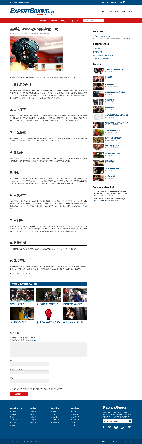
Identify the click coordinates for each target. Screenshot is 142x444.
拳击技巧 (34, 408)
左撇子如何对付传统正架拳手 (73, 304)
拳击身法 (33, 417)
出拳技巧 (33, 412)
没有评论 (48, 33)
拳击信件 (13, 425)
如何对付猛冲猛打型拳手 (113, 138)
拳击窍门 (13, 422)
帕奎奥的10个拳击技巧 (101, 58)
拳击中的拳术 (14, 414)
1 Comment (110, 71)
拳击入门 (13, 412)
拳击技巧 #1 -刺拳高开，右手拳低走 (48, 323)
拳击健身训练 (55, 420)
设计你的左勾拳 (110, 176)
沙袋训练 (53, 412)
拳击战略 (75, 408)
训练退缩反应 (109, 161)
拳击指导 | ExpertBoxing (32, 11)
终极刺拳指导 (109, 85)
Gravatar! (32, 340)
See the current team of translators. (106, 201)
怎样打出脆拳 (97, 52)
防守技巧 (33, 414)
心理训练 (53, 414)
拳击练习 (33, 422)
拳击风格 (74, 412)
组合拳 (73, 422)
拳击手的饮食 (55, 422)
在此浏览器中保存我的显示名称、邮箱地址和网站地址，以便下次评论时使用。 (37, 389)
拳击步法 (33, 420)
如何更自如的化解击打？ (113, 168)
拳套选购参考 (109, 100)
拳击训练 (40, 33)
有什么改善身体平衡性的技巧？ (47, 304)
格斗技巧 (74, 425)
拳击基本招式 (109, 107)
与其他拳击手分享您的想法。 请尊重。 (23, 338)
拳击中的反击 (75, 420)
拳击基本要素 (16, 408)
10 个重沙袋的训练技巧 (18, 322)
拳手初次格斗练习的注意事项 (115, 92)
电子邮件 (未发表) (16, 369)
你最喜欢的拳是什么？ (112, 153)
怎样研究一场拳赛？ (17, 304)
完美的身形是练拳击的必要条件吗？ (117, 115)
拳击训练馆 (13, 420)
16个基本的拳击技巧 (112, 146)
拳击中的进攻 (75, 414)
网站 (11, 378)
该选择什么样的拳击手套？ (102, 36)
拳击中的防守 (75, 417)
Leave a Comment (112, 79)
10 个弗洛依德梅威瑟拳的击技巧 (104, 55)
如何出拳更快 (97, 49)
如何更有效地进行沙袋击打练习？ (74, 322)
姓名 (12, 361)
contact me (102, 195)
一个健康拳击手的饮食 (112, 130)
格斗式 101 (109, 77)
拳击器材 (13, 417)
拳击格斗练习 (32, 33)
